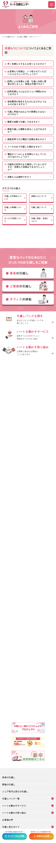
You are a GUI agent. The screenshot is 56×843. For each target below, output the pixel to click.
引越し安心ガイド (11, 827)
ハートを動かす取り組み (14, 813)
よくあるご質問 (22, 37)
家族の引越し (8, 784)
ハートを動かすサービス (14, 805)
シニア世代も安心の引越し (15, 791)
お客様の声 (7, 820)
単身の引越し (8, 777)
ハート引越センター (8, 37)
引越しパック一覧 (11, 798)
